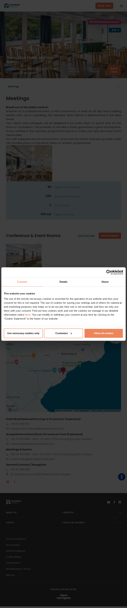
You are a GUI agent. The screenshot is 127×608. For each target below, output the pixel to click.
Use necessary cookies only (23, 333)
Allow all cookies (103, 333)
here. (28, 314)
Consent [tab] (22, 281)
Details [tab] (64, 281)
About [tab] (105, 281)
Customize (61, 333)
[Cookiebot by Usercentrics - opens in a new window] (108, 272)
